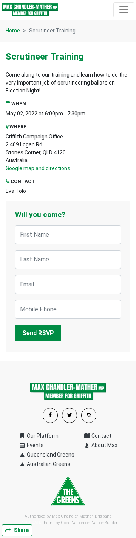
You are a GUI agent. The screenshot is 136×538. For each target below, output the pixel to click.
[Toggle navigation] (123, 9)
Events (35, 445)
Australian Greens (48, 464)
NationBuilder (104, 522)
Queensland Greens (50, 455)
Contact (100, 436)
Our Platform (42, 436)
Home (13, 31)
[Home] (30, 10)
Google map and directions (38, 168)
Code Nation (72, 522)
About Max (103, 445)
